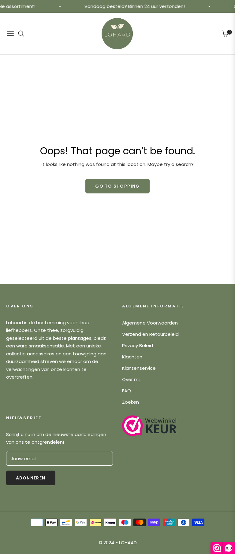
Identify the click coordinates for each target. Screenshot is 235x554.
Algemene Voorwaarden (150, 323)
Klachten (132, 357)
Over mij (131, 379)
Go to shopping (117, 186)
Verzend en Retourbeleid (150, 334)
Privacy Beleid (137, 345)
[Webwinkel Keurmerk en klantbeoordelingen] (149, 425)
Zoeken (130, 402)
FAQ (126, 390)
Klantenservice (139, 368)
